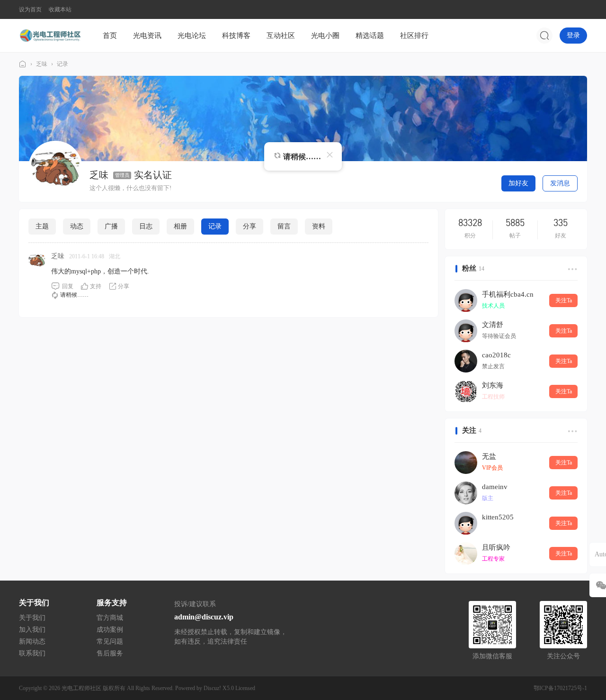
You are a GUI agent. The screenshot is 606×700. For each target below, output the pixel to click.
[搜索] (544, 35)
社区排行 (414, 35)
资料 (318, 226)
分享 (249, 226)
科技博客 (236, 35)
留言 (284, 226)
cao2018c (496, 355)
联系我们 (32, 653)
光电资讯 (147, 35)
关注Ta (563, 300)
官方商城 (110, 617)
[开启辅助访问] (580, 9)
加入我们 (32, 629)
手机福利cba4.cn (508, 294)
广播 (111, 226)
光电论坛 (192, 35)
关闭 (329, 154)
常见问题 (110, 641)
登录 (573, 35)
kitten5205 (498, 517)
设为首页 (30, 9)
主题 (42, 226)
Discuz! (212, 688)
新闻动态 (32, 641)
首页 (110, 35)
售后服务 (110, 653)
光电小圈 (325, 35)
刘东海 (492, 385)
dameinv (495, 487)
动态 (76, 226)
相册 (180, 226)
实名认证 (153, 175)
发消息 (560, 183)
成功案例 (110, 629)
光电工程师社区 (23, 64)
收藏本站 (60, 9)
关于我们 (32, 617)
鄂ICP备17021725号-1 (560, 688)
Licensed (245, 688)
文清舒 (492, 324)
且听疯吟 (496, 547)
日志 (145, 226)
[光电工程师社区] (49, 35)
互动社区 (281, 35)
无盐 (489, 456)
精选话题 (370, 35)
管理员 (122, 175)
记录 (62, 64)
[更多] (571, 268)
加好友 (518, 183)
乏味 (41, 64)
